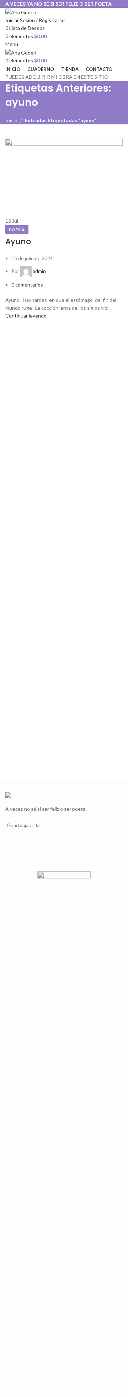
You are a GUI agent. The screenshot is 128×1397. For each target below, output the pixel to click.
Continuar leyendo (26, 316)
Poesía (17, 229)
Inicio (11, 120)
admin (39, 271)
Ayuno (18, 241)
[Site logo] (20, 12)
